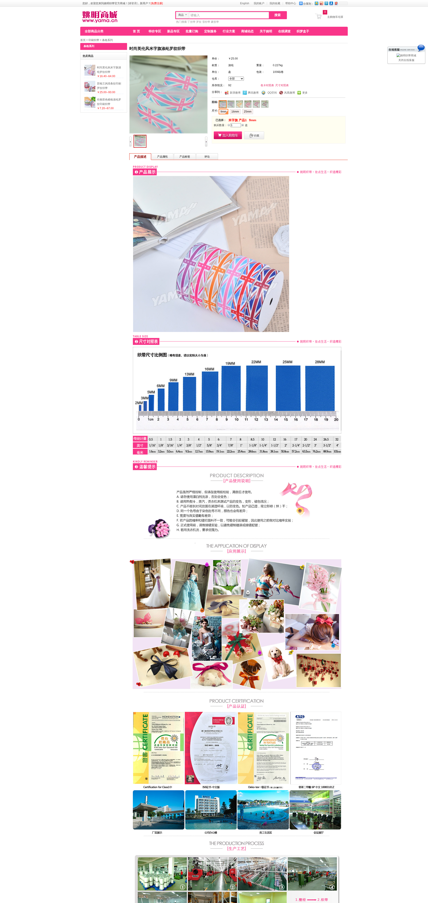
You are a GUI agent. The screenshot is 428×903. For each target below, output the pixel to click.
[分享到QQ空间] (316, 3)
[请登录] (132, 3)
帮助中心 (290, 3)
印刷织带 (93, 40)
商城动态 (247, 31)
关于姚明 (266, 31)
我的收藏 (275, 3)
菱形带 (215, 21)
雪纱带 (206, 21)
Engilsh (244, 3)
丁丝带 (191, 21)
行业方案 (229, 31)
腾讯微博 (253, 92)
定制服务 (210, 31)
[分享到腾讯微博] (326, 3)
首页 (83, 40)
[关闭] (406, 47)
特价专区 (155, 31)
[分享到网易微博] (335, 3)
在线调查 (284, 31)
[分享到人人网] (331, 3)
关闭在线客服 (406, 60)
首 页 (136, 31)
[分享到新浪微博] (321, 3)
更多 (305, 92)
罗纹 (199, 21)
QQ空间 (272, 92)
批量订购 (192, 31)
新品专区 (173, 31)
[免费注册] (157, 3)
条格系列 (107, 40)
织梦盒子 (303, 31)
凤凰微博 (289, 92)
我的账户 (259, 3)
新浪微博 (235, 92)
